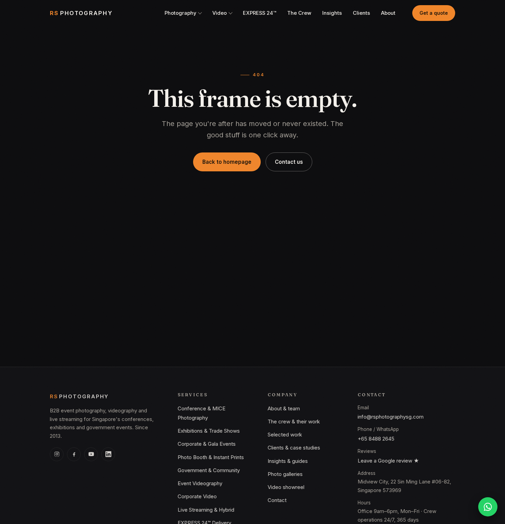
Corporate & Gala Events (207, 444)
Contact (277, 500)
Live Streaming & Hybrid (206, 509)
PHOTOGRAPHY (81, 13)
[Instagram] (57, 454)
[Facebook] (74, 454)
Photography (180, 13)
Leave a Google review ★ (388, 460)
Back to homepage (226, 162)
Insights (332, 13)
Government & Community (209, 470)
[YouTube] (91, 454)
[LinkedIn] (108, 454)
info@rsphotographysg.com (391, 416)
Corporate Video (197, 496)
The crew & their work (294, 421)
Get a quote (433, 13)
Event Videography (200, 483)
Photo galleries (285, 474)
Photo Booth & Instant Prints (211, 457)
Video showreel (286, 487)
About (388, 13)
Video (219, 13)
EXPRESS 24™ (259, 13)
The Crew (299, 13)
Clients (361, 13)
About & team (284, 408)
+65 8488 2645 (376, 438)
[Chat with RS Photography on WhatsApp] (487, 506)
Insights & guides (288, 461)
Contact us (289, 162)
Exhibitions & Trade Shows (209, 431)
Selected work (285, 434)
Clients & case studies (294, 447)
